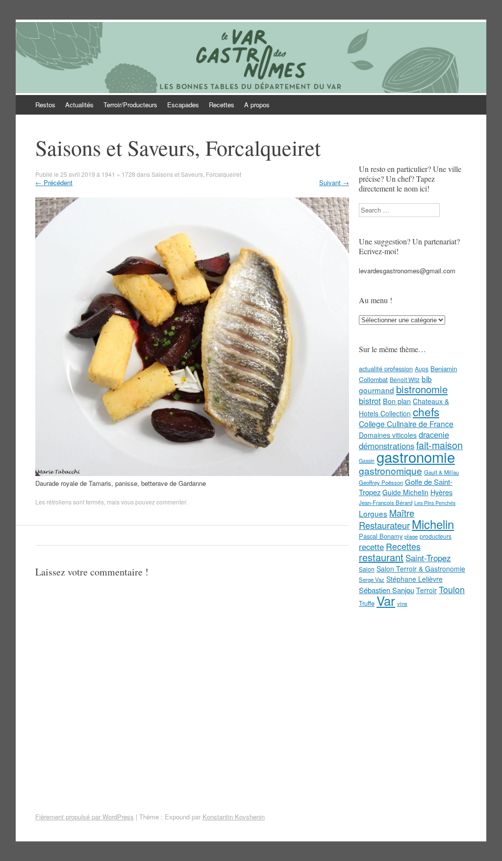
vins (402, 603)
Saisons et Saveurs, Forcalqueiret (196, 174)
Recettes (221, 104)
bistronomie (422, 389)
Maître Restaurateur (386, 518)
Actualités (79, 104)
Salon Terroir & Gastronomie (420, 569)
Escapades (183, 104)
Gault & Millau (441, 472)
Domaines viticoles (388, 435)
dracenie (434, 434)
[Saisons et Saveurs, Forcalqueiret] (192, 473)
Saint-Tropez (428, 557)
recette (371, 546)
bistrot (370, 401)
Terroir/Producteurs (130, 104)
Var (385, 600)
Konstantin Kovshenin (233, 816)
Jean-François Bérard (385, 502)
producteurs (436, 536)
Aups (421, 368)
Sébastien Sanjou (386, 590)
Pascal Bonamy (380, 536)
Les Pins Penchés (434, 502)
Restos (45, 104)
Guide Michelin (405, 492)
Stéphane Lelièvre (414, 579)
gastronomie (415, 456)
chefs (426, 411)
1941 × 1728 (118, 174)
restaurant (381, 557)
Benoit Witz (405, 379)
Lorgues (373, 513)
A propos (257, 104)
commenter (171, 502)
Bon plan (397, 401)
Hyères (441, 492)
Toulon (452, 589)
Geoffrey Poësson (381, 482)
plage (411, 536)
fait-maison (439, 445)
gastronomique (390, 470)
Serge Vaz (371, 579)
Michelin (433, 524)
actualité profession (386, 368)
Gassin (367, 460)
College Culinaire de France (406, 423)
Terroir (426, 590)
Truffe (367, 603)
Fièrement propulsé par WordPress (84, 816)
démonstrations (386, 446)
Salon (367, 569)
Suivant (334, 182)
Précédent (54, 182)
